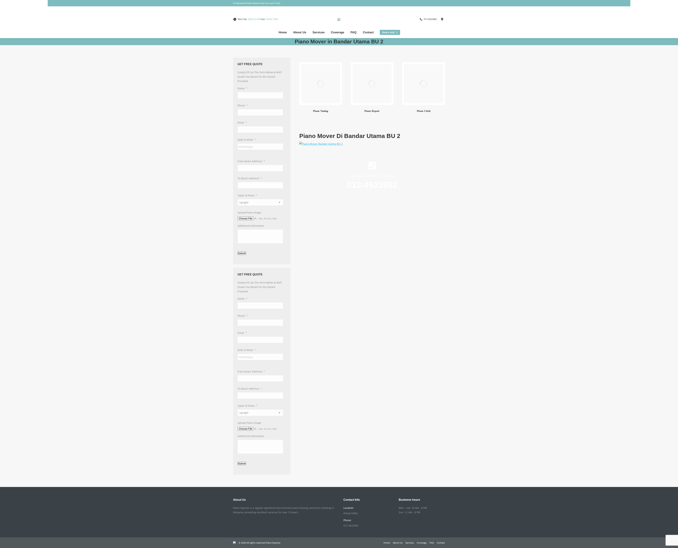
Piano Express (273, 542)
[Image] (320, 83)
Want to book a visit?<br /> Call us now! (372, 175)
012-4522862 (372, 184)
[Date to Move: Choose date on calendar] (237, 365)
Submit (242, 253)
